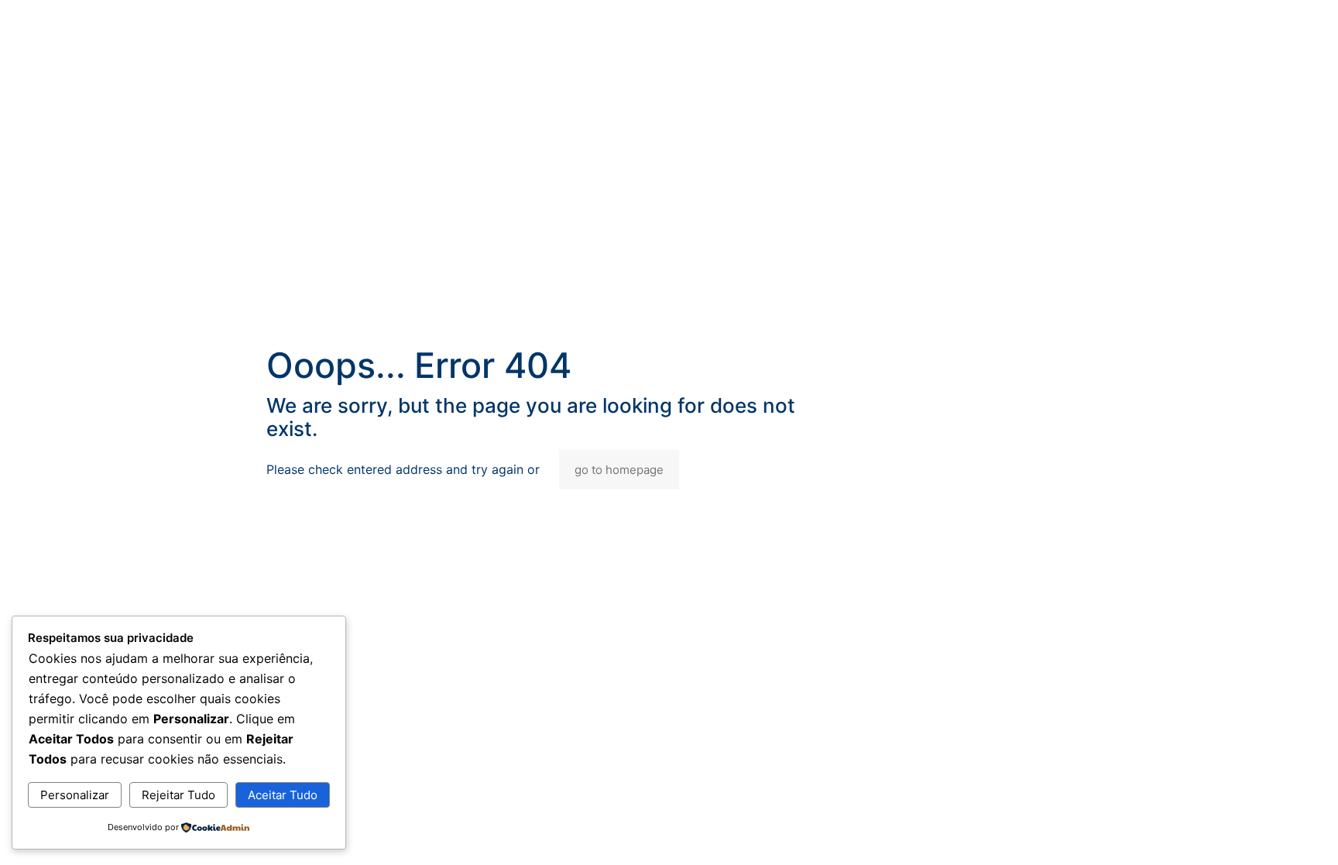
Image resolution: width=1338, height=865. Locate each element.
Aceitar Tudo (282, 795)
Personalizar (74, 795)
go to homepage (619, 469)
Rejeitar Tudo (178, 795)
